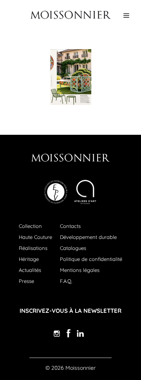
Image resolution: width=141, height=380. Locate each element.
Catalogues (73, 248)
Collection (30, 226)
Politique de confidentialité (91, 259)
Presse (26, 281)
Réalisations (33, 248)
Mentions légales (79, 270)
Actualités (30, 270)
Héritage (29, 259)
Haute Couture (35, 237)
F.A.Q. (66, 281)
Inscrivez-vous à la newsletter (70, 310)
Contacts (70, 226)
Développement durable (88, 237)
